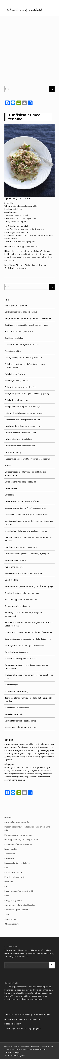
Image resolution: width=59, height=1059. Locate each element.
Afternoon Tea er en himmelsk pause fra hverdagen (27, 1014)
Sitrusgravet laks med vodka (17, 606)
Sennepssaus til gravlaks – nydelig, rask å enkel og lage (29, 586)
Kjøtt (6, 867)
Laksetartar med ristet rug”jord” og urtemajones (25, 508)
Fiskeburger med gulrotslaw (17, 380)
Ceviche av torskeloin (14, 338)
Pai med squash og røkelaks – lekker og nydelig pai (27, 553)
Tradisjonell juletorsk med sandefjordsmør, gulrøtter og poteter (29, 676)
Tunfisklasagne (11, 684)
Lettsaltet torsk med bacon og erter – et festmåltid (26, 514)
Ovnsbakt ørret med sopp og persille (21, 547)
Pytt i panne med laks (14, 567)
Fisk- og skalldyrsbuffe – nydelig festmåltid (23, 357)
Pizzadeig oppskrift (12, 1023)
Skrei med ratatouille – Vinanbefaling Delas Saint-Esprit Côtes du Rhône (29, 624)
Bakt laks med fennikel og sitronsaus (21, 311)
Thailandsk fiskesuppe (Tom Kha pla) (21, 658)
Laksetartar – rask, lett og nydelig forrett (22, 501)
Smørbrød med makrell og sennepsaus (22, 593)
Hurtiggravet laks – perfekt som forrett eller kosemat (27, 459)
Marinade (8, 881)
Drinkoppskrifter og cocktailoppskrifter (21, 839)
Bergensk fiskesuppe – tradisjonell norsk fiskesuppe (28, 318)
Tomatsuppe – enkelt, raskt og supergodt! (22, 1028)
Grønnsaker (9, 853)
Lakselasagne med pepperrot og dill (20, 481)
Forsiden (8, 817)
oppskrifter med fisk (30, 246)
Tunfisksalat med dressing (16, 691)
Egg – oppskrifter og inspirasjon (18, 844)
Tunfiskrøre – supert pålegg (17, 707)
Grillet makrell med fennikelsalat (19, 439)
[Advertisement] (29, 47)
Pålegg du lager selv (13, 900)
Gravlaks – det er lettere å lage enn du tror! (23, 426)
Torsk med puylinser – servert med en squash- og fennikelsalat (26, 667)
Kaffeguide (9, 858)
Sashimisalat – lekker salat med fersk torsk (23, 573)
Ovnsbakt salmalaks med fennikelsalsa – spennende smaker (28, 539)
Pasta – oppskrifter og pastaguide (19, 891)
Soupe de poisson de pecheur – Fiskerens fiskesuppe (28, 632)
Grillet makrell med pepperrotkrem (20, 445)
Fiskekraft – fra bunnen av (16, 400)
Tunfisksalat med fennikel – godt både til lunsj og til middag (28, 699)
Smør (6, 914)
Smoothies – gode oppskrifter (17, 909)
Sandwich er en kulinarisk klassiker (19, 905)
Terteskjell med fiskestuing (16, 652)
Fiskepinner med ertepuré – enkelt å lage (23, 406)
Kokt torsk (9, 465)
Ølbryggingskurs (11, 924)
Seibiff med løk (11, 580)
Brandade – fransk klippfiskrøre (19, 331)
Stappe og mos (10, 919)
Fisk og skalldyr (11, 849)
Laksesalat (9, 494)
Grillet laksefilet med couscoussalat (20, 432)
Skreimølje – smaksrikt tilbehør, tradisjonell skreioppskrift (23, 614)
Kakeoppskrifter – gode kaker (17, 863)
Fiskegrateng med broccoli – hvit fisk (20, 387)
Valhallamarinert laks (14, 714)
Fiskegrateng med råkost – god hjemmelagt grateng (27, 393)
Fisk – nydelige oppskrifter (16, 305)
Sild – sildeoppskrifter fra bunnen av (21, 599)
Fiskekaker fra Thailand (15, 374)
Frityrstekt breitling (13, 351)
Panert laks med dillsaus (15, 560)
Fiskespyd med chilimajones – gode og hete (24, 413)
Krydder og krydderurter (15, 877)
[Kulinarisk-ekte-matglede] (24, 10)
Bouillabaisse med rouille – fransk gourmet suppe (26, 325)
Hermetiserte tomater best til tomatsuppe (22, 1019)
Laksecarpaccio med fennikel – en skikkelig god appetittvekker (25, 473)
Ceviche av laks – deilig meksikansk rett (22, 344)
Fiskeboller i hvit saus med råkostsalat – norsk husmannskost (25, 366)
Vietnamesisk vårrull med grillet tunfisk (22, 727)
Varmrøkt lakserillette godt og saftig (20, 720)
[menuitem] (14, 1055)
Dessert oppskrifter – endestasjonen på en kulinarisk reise (27, 828)
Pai (5, 886)
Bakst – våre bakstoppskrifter (17, 822)
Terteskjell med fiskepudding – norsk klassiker (25, 645)
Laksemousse (11, 488)
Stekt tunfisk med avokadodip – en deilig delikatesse (28, 639)
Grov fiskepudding (13, 452)
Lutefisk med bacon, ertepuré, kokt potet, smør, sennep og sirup (29, 523)
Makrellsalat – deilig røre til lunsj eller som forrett (26, 531)
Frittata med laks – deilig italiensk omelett (22, 419)
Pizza (6, 895)
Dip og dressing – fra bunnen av (18, 835)
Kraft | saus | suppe (13, 872)
